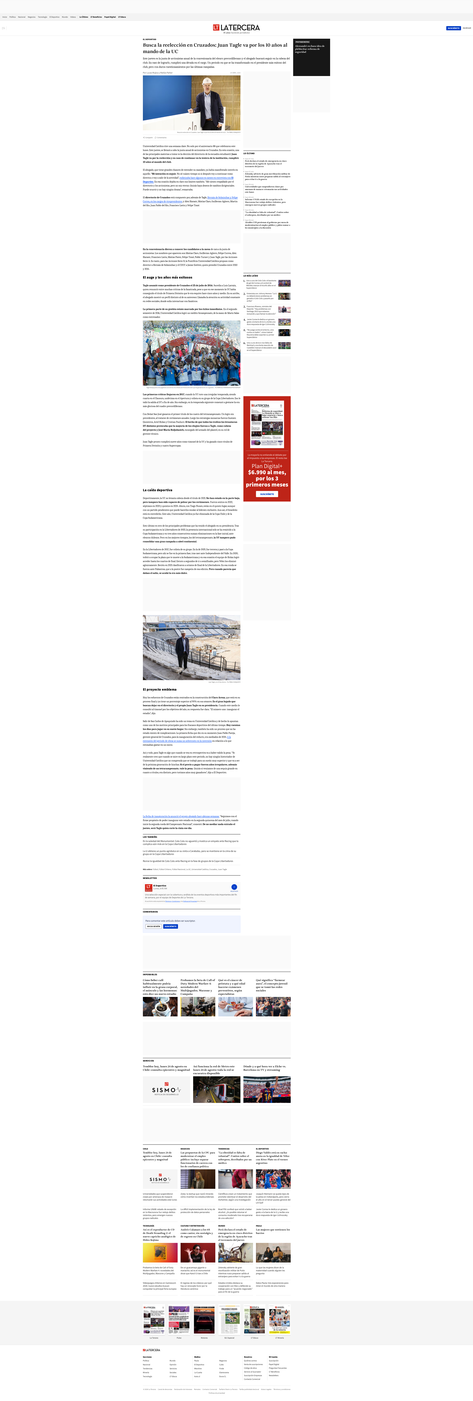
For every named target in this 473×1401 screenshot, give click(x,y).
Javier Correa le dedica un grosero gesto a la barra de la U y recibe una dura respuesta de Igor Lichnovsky (261, 322)
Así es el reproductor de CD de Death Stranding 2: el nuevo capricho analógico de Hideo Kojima (159, 1235)
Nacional (21, 17)
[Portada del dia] (267, 447)
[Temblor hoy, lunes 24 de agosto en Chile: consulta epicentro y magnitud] (166, 1089)
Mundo (65, 17)
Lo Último (83, 17)
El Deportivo (54, 17)
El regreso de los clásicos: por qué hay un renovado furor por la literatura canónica (196, 1285)
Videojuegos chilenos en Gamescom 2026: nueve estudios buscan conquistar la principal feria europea (159, 1285)
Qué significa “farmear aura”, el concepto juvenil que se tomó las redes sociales (271, 985)
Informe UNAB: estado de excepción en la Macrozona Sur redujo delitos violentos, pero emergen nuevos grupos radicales (265, 202)
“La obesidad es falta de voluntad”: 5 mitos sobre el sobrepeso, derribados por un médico (267, 213)
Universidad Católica (200, 869)
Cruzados (213, 869)
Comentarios (162, 137)
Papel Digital (110, 17)
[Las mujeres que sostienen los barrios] (273, 1252)
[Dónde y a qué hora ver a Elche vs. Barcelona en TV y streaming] (267, 1089)
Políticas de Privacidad (190, 901)
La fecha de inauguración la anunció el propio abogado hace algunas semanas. (181, 816)
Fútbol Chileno (165, 869)
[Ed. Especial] (229, 1334)
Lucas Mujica (152, 72)
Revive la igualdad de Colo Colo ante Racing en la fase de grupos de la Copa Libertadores (188, 861)
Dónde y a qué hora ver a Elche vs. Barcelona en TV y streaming (264, 1068)
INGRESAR (467, 28)
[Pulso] (179, 1334)
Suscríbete (171, 926)
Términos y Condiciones (172, 901)
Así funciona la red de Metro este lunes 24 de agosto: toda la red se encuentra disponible (214, 1070)
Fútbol (155, 869)
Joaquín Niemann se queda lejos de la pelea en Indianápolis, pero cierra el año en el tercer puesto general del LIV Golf (273, 1198)
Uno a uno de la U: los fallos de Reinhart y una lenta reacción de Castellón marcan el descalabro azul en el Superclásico (261, 346)
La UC (188, 869)
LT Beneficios (96, 17)
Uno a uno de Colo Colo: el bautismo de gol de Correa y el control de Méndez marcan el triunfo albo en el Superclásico (261, 284)
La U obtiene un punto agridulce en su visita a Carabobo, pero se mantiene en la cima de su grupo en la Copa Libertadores (189, 852)
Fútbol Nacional (178, 869)
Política (12, 17)
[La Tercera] (154, 1334)
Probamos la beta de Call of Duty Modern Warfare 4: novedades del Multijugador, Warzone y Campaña (198, 987)
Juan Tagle (222, 869)
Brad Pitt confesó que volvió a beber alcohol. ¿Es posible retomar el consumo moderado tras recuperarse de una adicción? (235, 1213)
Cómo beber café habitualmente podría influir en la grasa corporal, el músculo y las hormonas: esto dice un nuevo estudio (160, 987)
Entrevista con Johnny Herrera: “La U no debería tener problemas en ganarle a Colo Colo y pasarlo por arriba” (262, 297)
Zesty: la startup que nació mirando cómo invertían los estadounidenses (197, 1195)
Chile (145, 1149)
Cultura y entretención (192, 1226)
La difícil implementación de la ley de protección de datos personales (198, 1211)
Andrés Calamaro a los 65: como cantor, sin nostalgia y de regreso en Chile (197, 1233)
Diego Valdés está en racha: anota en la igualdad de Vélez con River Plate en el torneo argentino (272, 1158)
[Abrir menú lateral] (4, 28)
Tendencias (223, 1149)
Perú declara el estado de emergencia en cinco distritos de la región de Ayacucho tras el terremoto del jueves (266, 164)
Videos (73, 17)
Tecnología (42, 17)
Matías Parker (166, 72)
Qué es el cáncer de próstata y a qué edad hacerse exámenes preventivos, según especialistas (231, 987)
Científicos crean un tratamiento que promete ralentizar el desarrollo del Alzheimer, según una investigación (235, 1196)
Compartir (149, 137)
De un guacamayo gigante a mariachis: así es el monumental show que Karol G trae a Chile (195, 1270)
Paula (259, 1226)
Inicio (4, 17)
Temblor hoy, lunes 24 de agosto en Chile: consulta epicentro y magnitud (166, 1068)
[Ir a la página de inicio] (236, 28)
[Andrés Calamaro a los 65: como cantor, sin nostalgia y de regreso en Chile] (198, 1252)
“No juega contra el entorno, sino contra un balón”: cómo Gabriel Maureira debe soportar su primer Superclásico (260, 334)
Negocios (31, 17)
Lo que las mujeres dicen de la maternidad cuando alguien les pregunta (270, 1270)
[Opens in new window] (204, 1334)
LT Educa (122, 17)
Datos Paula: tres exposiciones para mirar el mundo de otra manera (272, 1284)
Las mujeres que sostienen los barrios (273, 1232)
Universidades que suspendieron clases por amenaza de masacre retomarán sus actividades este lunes (266, 189)
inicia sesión (153, 926)
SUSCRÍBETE (267, 494)
